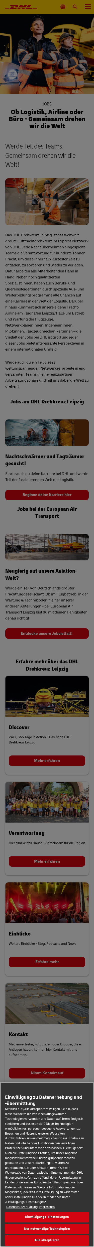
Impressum (47, 1207)
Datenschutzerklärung (22, 1207)
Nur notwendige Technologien (47, 1229)
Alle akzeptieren (47, 1240)
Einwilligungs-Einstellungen (47, 1217)
